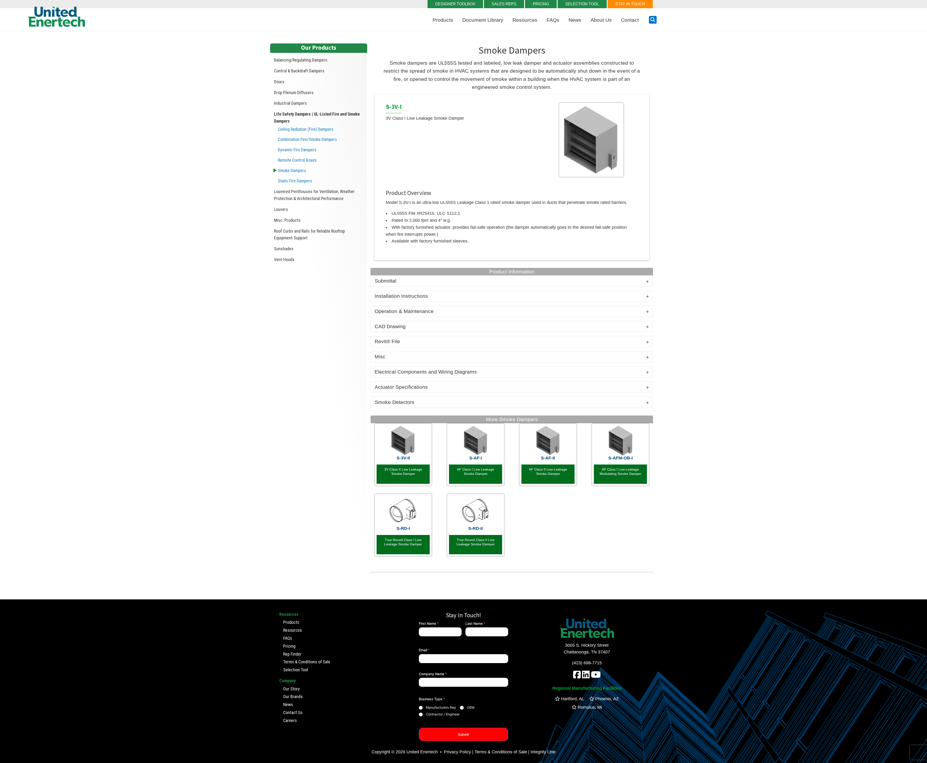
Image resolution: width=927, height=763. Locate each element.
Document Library (482, 20)
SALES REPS (504, 4)
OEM (470, 707)
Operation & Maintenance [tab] (404, 311)
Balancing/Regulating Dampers (300, 59)
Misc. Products (287, 220)
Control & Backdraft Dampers (299, 70)
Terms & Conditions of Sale (306, 661)
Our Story (291, 688)
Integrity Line (543, 751)
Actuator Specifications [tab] (401, 387)
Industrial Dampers (290, 103)
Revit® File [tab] (387, 341)
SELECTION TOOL (582, 4)
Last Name (475, 623)
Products (443, 20)
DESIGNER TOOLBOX (455, 4)
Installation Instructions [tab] (401, 296)
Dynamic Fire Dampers (297, 149)
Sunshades (284, 248)
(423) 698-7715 (587, 662)
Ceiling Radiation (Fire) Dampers (305, 129)
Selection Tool (295, 669)
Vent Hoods (284, 259)
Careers (290, 720)
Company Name (433, 674)
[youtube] (596, 676)
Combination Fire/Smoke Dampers (307, 139)
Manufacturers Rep (441, 707)
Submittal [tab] (385, 281)
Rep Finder (292, 654)
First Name (429, 623)
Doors (279, 81)
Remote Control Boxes (297, 160)
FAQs (553, 20)
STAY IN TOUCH (630, 4)
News (575, 20)
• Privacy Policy (455, 751)
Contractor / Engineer (443, 714)
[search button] (653, 20)
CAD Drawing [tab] (390, 326)
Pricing (289, 646)
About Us (601, 20)
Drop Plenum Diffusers (294, 92)
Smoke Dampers (292, 170)
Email (424, 650)
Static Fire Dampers (295, 180)
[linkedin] (586, 676)
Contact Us (292, 712)
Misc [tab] (380, 356)
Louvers (281, 209)
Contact (630, 20)
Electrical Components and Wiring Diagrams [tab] (426, 372)
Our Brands (293, 696)
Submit (463, 734)
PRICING (541, 4)
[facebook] (577, 676)
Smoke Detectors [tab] (394, 402)
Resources (525, 20)
